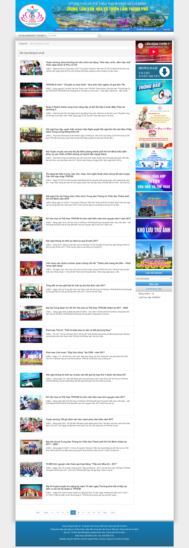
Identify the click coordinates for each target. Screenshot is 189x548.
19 (94, 512)
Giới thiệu (79, 29)
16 (78, 512)
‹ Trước (45, 512)
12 (58, 512)
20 (99, 512)
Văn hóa (95, 29)
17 (83, 512)
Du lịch (125, 29)
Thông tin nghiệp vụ (146, 29)
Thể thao (110, 29)
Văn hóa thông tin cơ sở (39, 43)
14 (68, 512)
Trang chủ (61, 29)
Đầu (38, 512)
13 (63, 512)
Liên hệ (166, 29)
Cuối (113, 512)
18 (89, 512)
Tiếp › (105, 512)
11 (52, 512)
